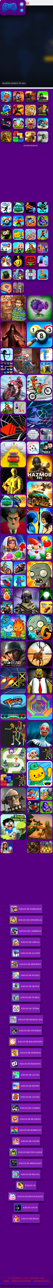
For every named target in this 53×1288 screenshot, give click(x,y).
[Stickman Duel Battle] (30, 212)
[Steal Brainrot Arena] (18, 252)
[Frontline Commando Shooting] (42, 225)
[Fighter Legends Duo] (6, 266)
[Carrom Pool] (6, 292)
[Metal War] (30, 101)
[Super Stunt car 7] (30, 225)
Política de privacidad (21, 1281)
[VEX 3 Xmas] (6, 252)
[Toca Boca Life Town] (18, 239)
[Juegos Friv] (22, 6)
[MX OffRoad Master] (30, 252)
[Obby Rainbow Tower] (18, 225)
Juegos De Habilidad (30, 909)
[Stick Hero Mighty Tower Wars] (18, 279)
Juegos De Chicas (30, 942)
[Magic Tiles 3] (42, 266)
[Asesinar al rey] (18, 292)
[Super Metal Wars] (6, 128)
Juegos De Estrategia (30, 920)
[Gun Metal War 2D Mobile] (18, 115)
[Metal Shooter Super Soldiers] (18, 101)
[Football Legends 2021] (18, 128)
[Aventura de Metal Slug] (30, 115)
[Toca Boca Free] (30, 239)
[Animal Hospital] (30, 128)
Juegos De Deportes (30, 964)
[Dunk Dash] (42, 279)
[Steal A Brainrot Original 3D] (42, 252)
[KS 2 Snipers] (42, 141)
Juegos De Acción (30, 953)
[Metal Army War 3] (6, 115)
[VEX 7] (6, 212)
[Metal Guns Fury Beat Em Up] (42, 101)
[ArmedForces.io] (18, 266)
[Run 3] (42, 212)
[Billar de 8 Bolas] (6, 225)
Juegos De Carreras (30, 931)
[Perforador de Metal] (6, 101)
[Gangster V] (30, 141)
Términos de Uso (41, 1281)
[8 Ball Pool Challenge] (6, 239)
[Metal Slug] (42, 115)
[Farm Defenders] (6, 141)
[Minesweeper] (30, 279)
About (6, 1281)
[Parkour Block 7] (42, 239)
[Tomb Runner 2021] (30, 266)
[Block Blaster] (18, 141)
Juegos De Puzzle (30, 975)
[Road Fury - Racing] (42, 128)
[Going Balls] (6, 279)
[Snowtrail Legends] (18, 212)
